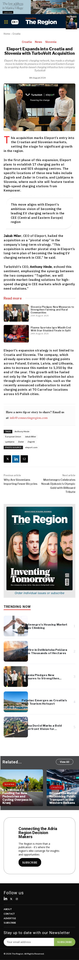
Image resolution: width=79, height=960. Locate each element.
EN (13, 22)
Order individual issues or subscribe (39, 593)
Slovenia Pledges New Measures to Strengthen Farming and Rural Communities (52, 309)
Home (7, 33)
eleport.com (31, 447)
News (38, 41)
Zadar (21, 441)
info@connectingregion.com (29, 417)
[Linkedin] (15, 459)
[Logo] (41, 21)
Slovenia (50, 41)
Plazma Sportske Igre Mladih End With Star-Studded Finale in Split (51, 329)
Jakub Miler (30, 436)
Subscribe (64, 942)
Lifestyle (56, 787)
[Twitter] (11, 899)
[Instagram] (17, 899)
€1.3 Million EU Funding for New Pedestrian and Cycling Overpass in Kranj (17, 796)
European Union (13, 436)
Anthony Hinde (22, 431)
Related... (12, 762)
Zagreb (31, 441)
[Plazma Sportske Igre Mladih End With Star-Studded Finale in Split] (16, 334)
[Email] (24, 459)
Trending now (17, 607)
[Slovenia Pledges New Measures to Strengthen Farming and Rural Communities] (16, 313)
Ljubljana (9, 441)
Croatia (16, 33)
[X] (7, 459)
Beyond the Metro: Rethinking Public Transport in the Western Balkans (63, 798)
